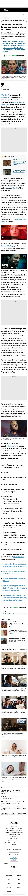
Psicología (22, 14)
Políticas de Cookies (14, 854)
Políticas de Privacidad (14, 852)
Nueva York (16, 14)
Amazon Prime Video (21, 614)
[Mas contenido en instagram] (16, 867)
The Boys (5, 614)
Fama (9, 883)
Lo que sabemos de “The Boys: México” (19, 171)
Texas (11, 14)
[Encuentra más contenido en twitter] (6, 55)
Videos (19, 875)
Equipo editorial (14, 826)
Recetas (19, 887)
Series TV (11, 614)
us (9, 879)
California (7, 14)
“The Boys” (10, 446)
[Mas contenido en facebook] (11, 867)
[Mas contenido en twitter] (14, 867)
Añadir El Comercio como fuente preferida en (14, 20)
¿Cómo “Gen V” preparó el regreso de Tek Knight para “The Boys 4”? (19, 161)
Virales (9, 887)
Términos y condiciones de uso (14, 849)
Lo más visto (6, 619)
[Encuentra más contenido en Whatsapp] (9, 55)
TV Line (21, 355)
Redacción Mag (5, 87)
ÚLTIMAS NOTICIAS (7, 788)
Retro (19, 883)
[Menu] (2, 10)
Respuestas (9, 875)
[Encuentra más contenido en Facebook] (2, 55)
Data (19, 879)
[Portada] (14, 825)
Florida (2, 14)
